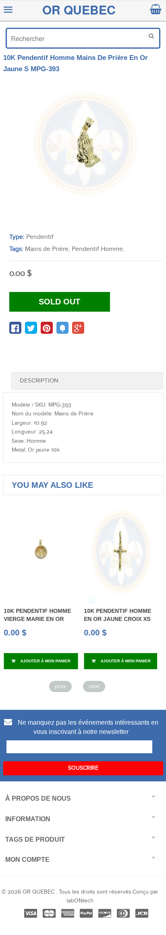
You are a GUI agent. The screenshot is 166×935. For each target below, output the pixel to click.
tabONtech (79, 901)
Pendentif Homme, (98, 249)
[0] (15, 328)
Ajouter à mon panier (44, 661)
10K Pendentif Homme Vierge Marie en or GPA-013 (37, 619)
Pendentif (40, 237)
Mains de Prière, (47, 249)
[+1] (78, 328)
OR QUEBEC (79, 9)
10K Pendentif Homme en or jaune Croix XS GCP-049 (117, 619)
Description (39, 380)
